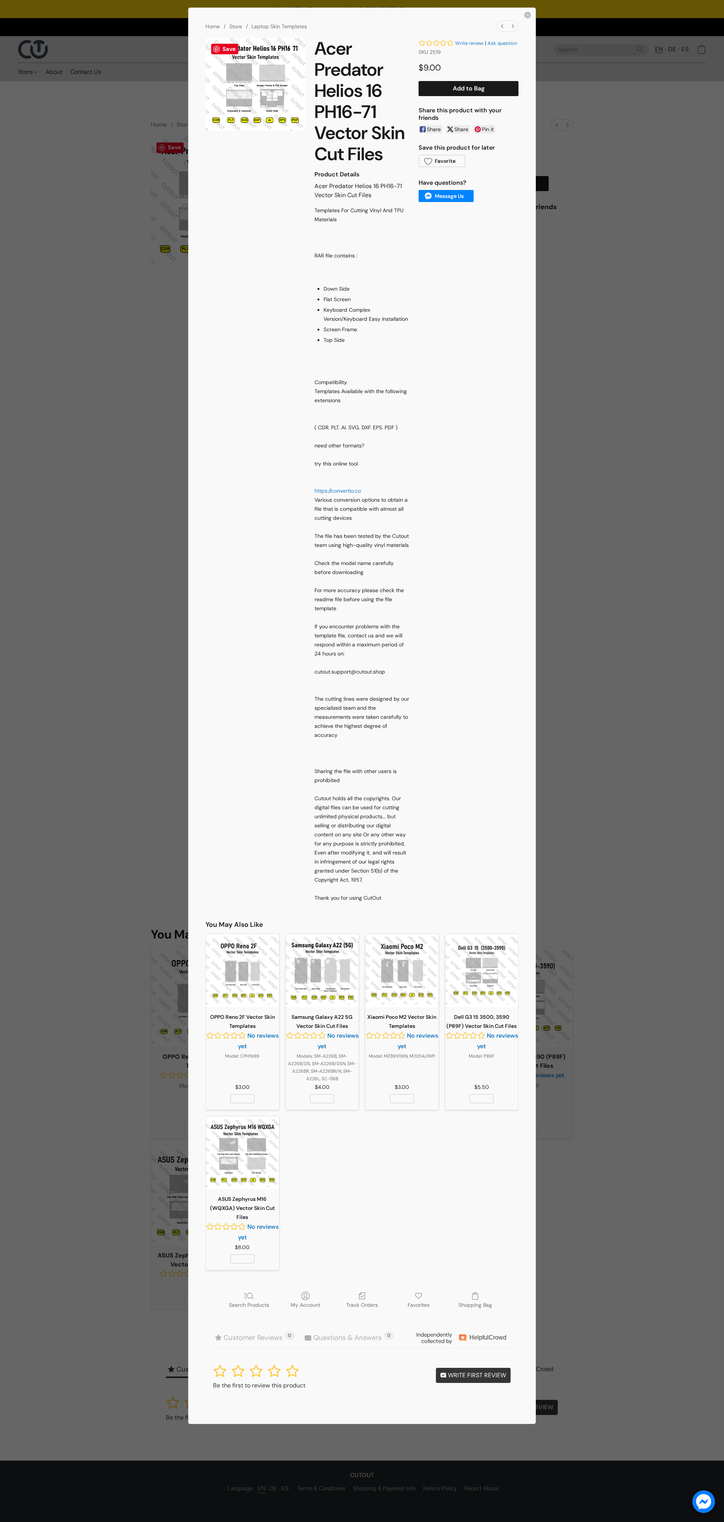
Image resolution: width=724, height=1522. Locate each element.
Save (229, 49)
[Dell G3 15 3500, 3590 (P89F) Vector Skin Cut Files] (481, 970)
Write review (469, 43)
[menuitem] (502, 26)
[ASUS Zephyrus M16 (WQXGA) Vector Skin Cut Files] (242, 1153)
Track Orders (362, 1305)
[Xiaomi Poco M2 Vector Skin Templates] (402, 970)
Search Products (249, 1305)
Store (235, 26)
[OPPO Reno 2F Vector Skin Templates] (242, 970)
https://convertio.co (337, 490)
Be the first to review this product (259, 1385)
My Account (305, 1305)
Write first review (476, 1375)
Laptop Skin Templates (279, 26)
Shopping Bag (475, 1305)
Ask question (502, 43)
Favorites (418, 1305)
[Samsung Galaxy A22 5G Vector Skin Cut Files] (322, 970)
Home (213, 26)
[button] (442, 161)
